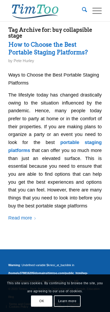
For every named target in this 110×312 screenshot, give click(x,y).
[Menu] (94, 10)
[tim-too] (45, 10)
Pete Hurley (24, 61)
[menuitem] (82, 10)
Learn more (67, 301)
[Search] (82, 10)
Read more (20, 218)
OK (41, 301)
